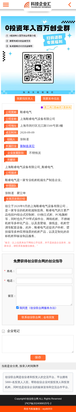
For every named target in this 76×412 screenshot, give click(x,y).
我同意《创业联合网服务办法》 (38, 308)
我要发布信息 (51, 98)
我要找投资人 (25, 98)
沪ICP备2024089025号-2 (38, 403)
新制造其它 (27, 146)
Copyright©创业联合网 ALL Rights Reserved (38, 398)
